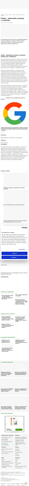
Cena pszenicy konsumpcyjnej (5, 439)
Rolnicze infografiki (16, 483)
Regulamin (3, 485)
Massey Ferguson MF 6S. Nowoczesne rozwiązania (20, 438)
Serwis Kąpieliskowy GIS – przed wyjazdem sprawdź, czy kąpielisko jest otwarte (7, 297)
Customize (13, 257)
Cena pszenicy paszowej (7, 441)
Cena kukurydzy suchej (7, 437)
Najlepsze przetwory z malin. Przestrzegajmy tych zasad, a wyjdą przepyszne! (6, 374)
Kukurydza (17, 450)
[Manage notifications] (26, 483)
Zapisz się (3, 140)
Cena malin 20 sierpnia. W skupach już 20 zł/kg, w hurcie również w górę (6, 407)
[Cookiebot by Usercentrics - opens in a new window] (21, 228)
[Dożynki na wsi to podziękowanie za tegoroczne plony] (3, 338)
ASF (16, 461)
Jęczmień (17, 449)
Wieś (3, 457)
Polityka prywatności (11, 485)
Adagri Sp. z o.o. (19, 472)
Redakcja (23, 485)
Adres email (4, 264)
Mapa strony (23, 483)
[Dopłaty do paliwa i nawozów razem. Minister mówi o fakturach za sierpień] (7, 322)
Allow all (14, 253)
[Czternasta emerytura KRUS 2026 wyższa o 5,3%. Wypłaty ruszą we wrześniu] (21, 338)
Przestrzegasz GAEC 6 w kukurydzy (7, 467)
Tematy (8, 483)
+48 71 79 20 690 (6, 479)
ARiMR (3, 459)
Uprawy (17, 447)
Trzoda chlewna (18, 467)
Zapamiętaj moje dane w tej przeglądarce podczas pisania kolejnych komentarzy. (14, 273)
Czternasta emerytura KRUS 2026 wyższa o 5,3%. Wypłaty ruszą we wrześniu (21, 342)
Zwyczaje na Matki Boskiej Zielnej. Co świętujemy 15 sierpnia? (21, 390)
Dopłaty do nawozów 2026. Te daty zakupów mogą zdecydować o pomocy (21, 407)
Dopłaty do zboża (5, 464)
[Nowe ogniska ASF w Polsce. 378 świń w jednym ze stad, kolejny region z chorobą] (7, 315)
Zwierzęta (17, 457)
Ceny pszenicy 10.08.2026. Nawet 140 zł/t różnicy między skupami (7, 390)
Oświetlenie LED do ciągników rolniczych (19, 440)
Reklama (18, 485)
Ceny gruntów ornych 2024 (7, 451)
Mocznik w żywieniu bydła (20, 466)
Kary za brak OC (5, 453)
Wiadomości (3, 483)
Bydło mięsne (18, 463)
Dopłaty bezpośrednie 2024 (7, 463)
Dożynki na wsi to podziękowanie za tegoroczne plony (6, 341)
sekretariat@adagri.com (6, 480)
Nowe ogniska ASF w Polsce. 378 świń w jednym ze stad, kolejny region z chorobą (7, 318)
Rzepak (17, 453)
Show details (22, 249)
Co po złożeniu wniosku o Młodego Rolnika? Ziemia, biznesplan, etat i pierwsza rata (7, 349)
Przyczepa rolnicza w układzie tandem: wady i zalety (20, 443)
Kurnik (16, 464)
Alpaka (16, 459)
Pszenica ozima (18, 452)
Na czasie (4, 447)
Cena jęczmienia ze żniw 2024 (7, 450)
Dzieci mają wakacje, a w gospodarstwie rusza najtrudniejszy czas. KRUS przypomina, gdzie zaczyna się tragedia (21, 301)
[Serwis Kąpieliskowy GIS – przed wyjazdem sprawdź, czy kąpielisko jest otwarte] (8, 294)
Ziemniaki (17, 455)
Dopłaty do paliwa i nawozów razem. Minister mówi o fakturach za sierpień (8, 326)
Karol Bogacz (10, 22)
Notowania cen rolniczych (8, 435)
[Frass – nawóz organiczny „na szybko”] (16, 293)
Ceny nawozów (5, 444)
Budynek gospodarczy (6, 461)
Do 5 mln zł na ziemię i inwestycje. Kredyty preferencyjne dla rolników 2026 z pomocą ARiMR (20, 319)
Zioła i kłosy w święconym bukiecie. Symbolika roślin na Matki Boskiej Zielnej (21, 373)
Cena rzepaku (5, 443)
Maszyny (17, 435)
